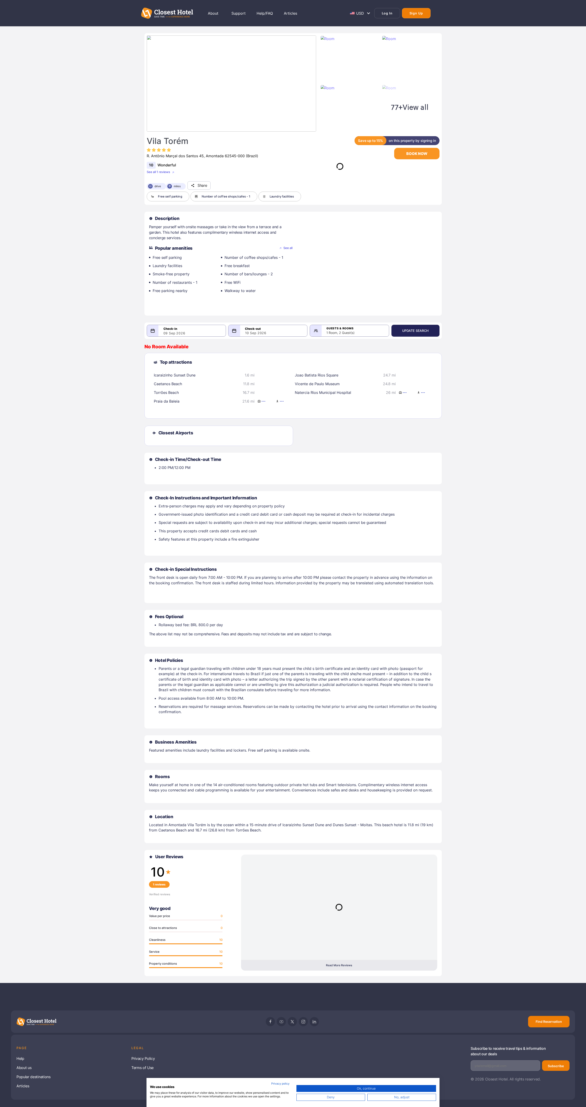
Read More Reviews (339, 965)
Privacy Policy (143, 1058)
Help (20, 1058)
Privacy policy (280, 1083)
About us (23, 1067)
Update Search (415, 331)
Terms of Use (142, 1067)
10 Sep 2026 (255, 333)
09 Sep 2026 (174, 333)
